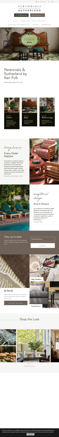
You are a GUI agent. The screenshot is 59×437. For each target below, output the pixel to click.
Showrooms (46, 24)
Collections (38, 222)
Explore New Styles (13, 82)
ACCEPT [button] (30, 434)
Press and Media (39, 21)
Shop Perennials (22, 15)
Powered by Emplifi (30, 366)
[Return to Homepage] (29, 8)
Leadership (25, 21)
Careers (35, 24)
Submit (42, 246)
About (15, 21)
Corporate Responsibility (19, 24)
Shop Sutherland (36, 15)
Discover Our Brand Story (13, 176)
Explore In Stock (16, 303)
